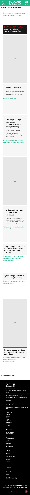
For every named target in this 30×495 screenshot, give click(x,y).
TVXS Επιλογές (11, 478)
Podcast (8, 425)
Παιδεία (8, 459)
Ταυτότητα (8, 400)
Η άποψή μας (9, 433)
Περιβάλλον (9, 422)
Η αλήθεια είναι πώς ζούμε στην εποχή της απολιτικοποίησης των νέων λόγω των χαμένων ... (15, 93)
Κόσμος (8, 416)
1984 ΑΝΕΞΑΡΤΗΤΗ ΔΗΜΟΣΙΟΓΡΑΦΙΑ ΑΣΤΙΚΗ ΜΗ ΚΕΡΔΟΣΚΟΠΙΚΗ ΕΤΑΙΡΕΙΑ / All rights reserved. (15, 487)
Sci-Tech (8, 424)
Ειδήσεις (9, 412)
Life (7, 455)
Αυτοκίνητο (9, 458)
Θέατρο (8, 442)
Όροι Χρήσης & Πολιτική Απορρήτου (15, 404)
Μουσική (8, 443)
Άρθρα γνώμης (10, 432)
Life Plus (9, 451)
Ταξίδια (8, 461)
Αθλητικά (8, 420)
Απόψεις (9, 430)
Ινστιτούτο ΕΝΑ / (15, 27)
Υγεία (7, 419)
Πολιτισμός (10, 438)
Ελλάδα (8, 414)
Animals (8, 453)
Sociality (19, 492)
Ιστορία (8, 468)
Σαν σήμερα (9, 471)
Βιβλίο (7, 445)
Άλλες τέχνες (9, 446)
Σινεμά (7, 440)
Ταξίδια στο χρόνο (10, 475)
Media (7, 417)
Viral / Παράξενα (10, 456)
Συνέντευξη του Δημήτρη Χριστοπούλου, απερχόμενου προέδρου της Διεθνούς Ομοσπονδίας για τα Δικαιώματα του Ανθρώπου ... (15, 133)
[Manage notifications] (26, 491)
